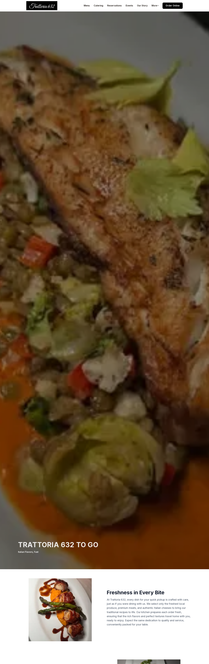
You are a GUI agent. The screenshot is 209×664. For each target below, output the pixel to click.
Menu (87, 5)
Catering (98, 5)
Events (129, 5)
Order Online (173, 5)
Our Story (142, 5)
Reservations (114, 5)
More (154, 5)
